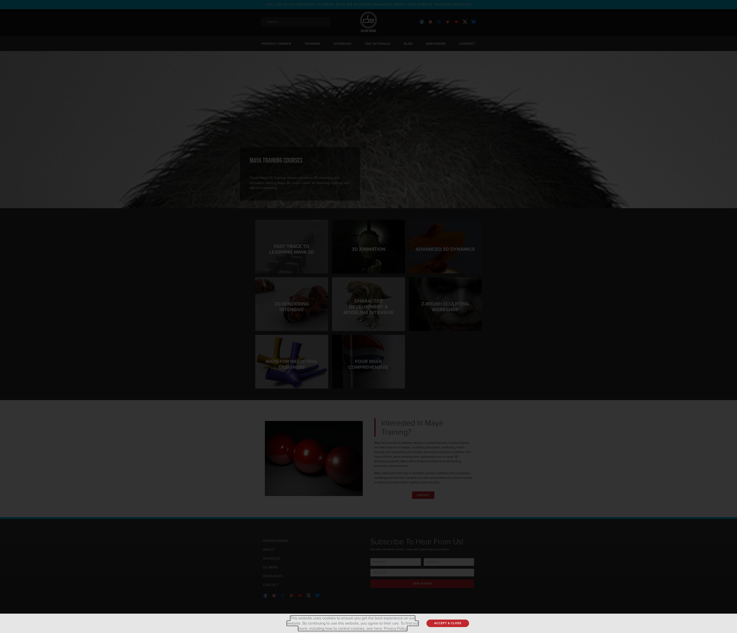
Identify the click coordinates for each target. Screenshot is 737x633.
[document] (368, 316)
